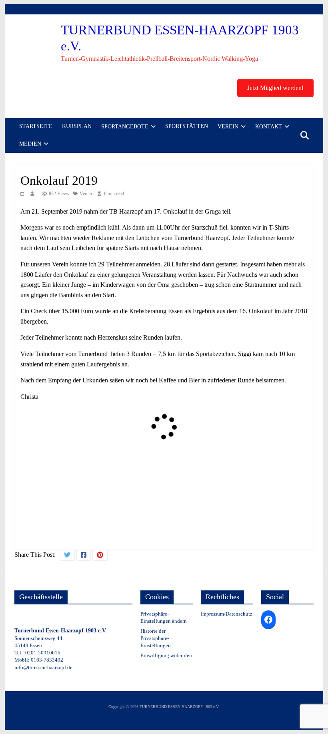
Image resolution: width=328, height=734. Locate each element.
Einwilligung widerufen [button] (166, 655)
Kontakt (268, 127)
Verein (228, 127)
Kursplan (77, 126)
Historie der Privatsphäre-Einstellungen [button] (155, 638)
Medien (30, 144)
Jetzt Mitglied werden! (275, 87)
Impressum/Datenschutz (226, 614)
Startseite (35, 126)
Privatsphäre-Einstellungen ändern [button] (163, 617)
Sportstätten (186, 126)
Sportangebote (124, 127)
